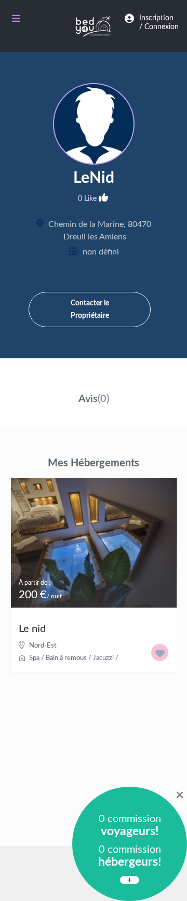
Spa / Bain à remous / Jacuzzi (71, 658)
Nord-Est (43, 645)
